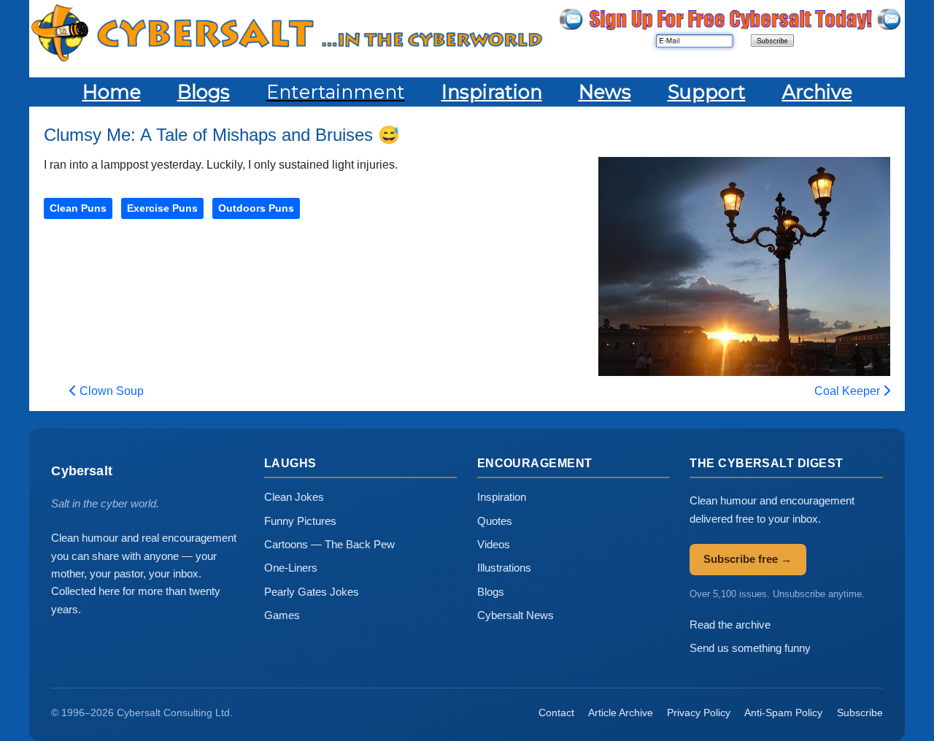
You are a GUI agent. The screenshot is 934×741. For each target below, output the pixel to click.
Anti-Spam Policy (783, 712)
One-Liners (290, 567)
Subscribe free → (747, 559)
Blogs (490, 591)
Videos (493, 544)
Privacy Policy (698, 712)
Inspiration (501, 497)
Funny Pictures (300, 521)
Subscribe (860, 712)
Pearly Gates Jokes (311, 591)
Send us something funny (750, 648)
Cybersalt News (515, 615)
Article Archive (620, 712)
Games (282, 615)
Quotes (494, 521)
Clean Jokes (294, 497)
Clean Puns (78, 208)
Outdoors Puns (256, 208)
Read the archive (730, 624)
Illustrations (504, 567)
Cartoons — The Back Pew (329, 544)
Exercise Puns (162, 208)
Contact (556, 712)
